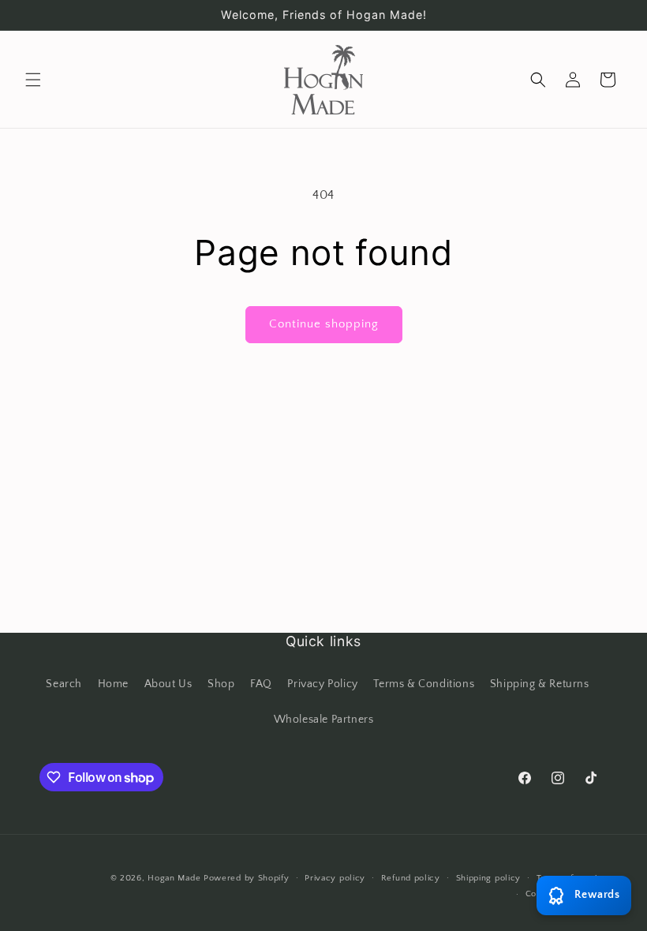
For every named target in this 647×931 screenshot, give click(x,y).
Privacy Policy (322, 684)
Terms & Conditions (423, 684)
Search (64, 684)
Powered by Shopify (247, 878)
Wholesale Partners (324, 719)
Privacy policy (335, 878)
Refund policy (410, 878)
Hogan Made (174, 878)
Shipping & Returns (539, 684)
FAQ (261, 684)
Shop (221, 684)
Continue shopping (324, 324)
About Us (168, 684)
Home (113, 684)
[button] (33, 79)
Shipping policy (489, 878)
